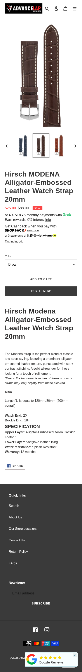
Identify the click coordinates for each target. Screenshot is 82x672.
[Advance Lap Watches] (31, 664)
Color (8, 256)
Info (48, 220)
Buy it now (41, 291)
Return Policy (18, 551)
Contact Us (17, 540)
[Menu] (74, 8)
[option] (23, 145)
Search (14, 505)
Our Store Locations (23, 528)
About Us (15, 517)
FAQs (13, 563)
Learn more (33, 230)
